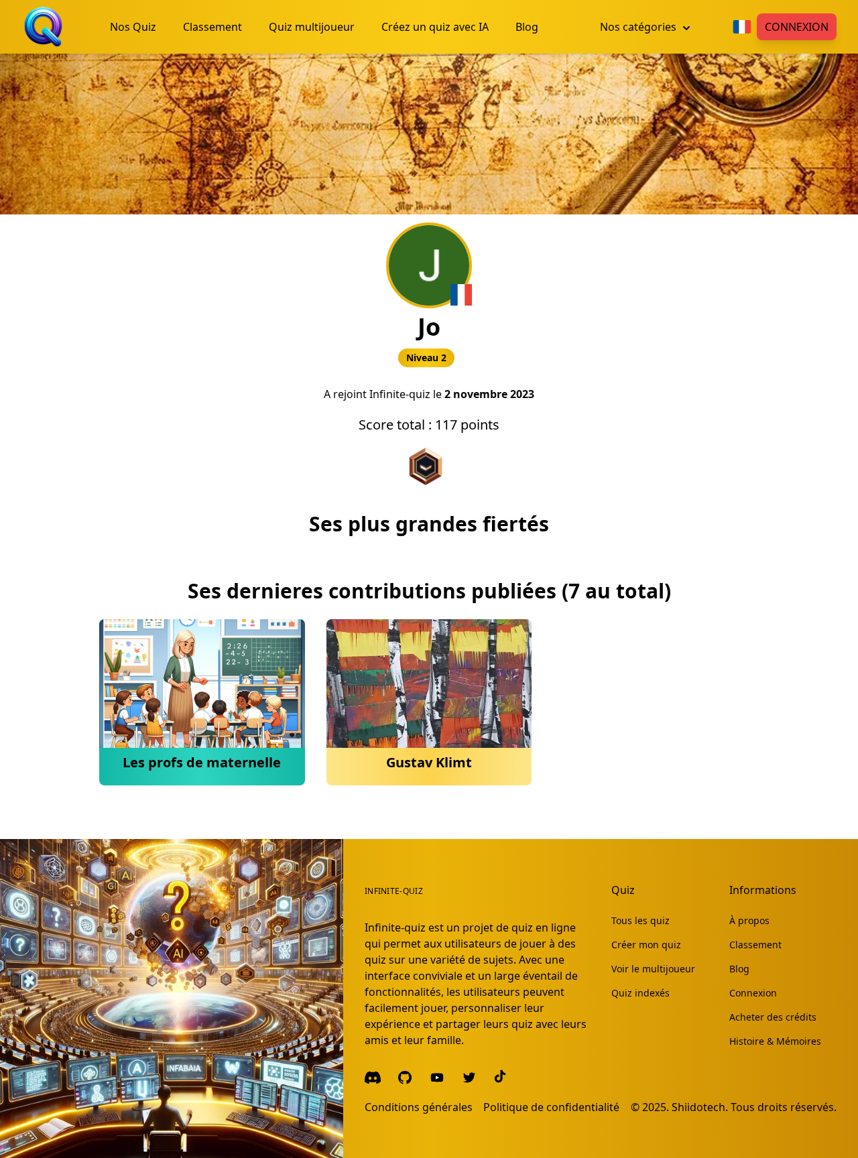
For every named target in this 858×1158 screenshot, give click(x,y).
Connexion (797, 26)
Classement (755, 944)
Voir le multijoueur (653, 968)
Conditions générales (419, 1107)
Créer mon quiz (646, 944)
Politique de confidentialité (551, 1107)
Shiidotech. (700, 1107)
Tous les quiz (640, 920)
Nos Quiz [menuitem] (133, 26)
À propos (749, 920)
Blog (739, 968)
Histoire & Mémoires (775, 1041)
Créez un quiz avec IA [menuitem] (435, 26)
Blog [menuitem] (526, 26)
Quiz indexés (640, 992)
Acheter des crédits (772, 1017)
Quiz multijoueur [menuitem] (312, 26)
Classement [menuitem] (212, 26)
